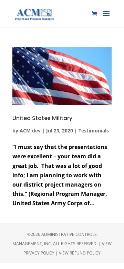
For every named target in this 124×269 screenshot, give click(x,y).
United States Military (42, 118)
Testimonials (94, 130)
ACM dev (30, 130)
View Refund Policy (80, 253)
